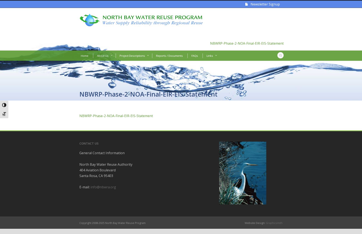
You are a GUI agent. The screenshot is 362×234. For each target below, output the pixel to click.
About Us (103, 56)
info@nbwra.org (103, 187)
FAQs (194, 56)
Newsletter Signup (265, 4)
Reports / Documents (169, 56)
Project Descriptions (132, 56)
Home (84, 56)
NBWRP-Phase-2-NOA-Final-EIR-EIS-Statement (247, 43)
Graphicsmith (274, 223)
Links (210, 56)
